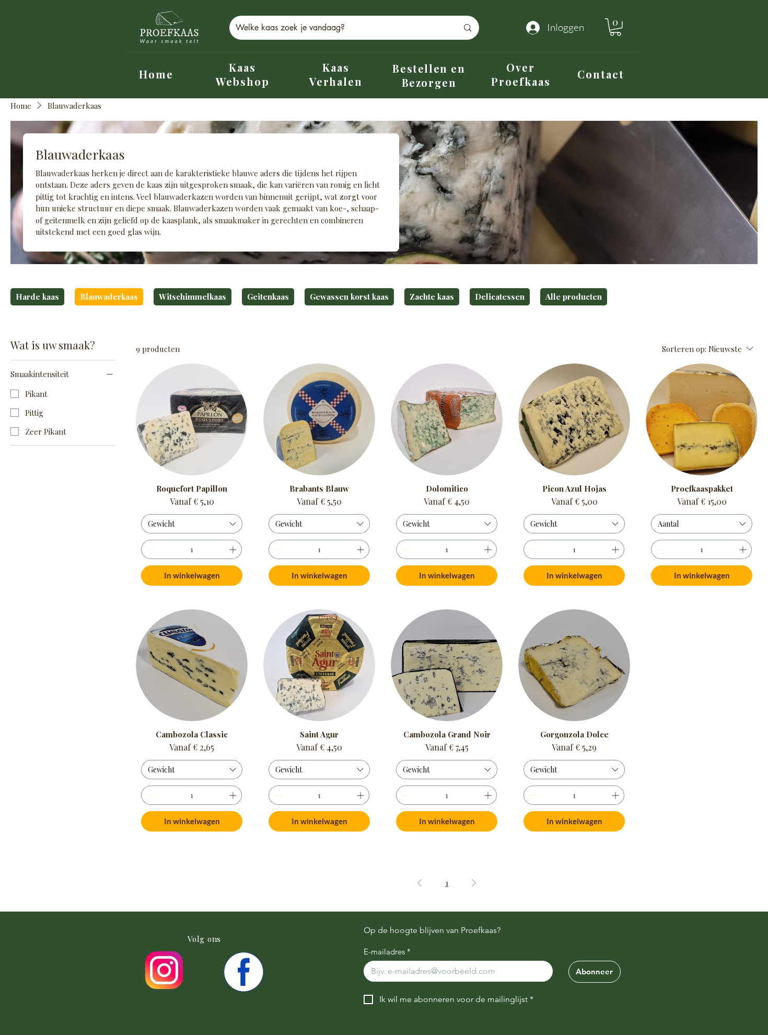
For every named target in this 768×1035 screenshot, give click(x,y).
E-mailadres (387, 952)
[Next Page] (474, 882)
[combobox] (191, 524)
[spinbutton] (191, 549)
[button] (615, 27)
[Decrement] (149, 549)
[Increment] (233, 549)
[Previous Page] (419, 882)
